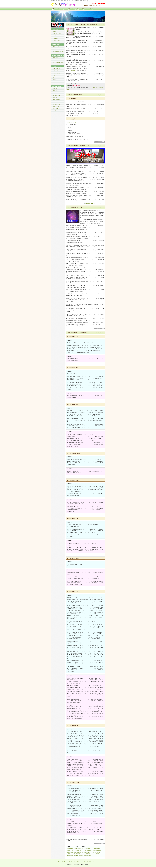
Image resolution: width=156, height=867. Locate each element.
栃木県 (95, 848)
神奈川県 (79, 850)
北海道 (68, 848)
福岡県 (98, 853)
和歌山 (98, 852)
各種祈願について (56, 110)
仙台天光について (61, 9)
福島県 (88, 848)
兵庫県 (92, 852)
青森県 (71, 848)
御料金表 (83, 9)
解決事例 (54, 77)
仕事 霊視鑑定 (55, 35)
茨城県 (92, 848)
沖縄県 (89, 855)
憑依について (55, 57)
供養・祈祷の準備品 (57, 99)
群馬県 (98, 848)
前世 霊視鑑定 (55, 38)
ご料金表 (54, 75)
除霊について (55, 88)
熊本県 (75, 855)
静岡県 (71, 852)
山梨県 (96, 850)
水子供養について (56, 95)
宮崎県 (81, 855)
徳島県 (85, 853)
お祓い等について (56, 108)
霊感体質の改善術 (56, 46)
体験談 (54, 79)
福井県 (93, 850)
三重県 (78, 852)
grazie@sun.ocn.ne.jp (71, 122)
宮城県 (78, 848)
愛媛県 (92, 853)
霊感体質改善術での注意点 (58, 51)
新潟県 (83, 850)
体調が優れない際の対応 (57, 49)
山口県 (81, 853)
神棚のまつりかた (56, 101)
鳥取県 (68, 853)
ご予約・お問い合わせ (57, 70)
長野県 (99, 850)
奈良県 (95, 852)
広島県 (78, 853)
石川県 (89, 850)
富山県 (86, 850)
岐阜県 (68, 852)
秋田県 (81, 848)
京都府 (85, 852)
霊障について (55, 97)
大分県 (78, 855)
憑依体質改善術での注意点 (58, 62)
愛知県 (75, 852)
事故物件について (56, 104)
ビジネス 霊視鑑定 (56, 40)
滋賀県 (81, 852)
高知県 (95, 853)
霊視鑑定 (69, 9)
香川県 (88, 853)
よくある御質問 (56, 82)
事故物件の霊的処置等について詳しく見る (95, 203)
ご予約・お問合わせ (92, 9)
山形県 (85, 848)
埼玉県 (68, 850)
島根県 (71, 853)
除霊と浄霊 (76, 9)
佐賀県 (68, 855)
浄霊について (55, 90)
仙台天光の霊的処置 (57, 73)
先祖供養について (56, 92)
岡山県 (75, 853)
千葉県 (71, 850)
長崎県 (71, 855)
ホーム (53, 9)
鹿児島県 (86, 855)
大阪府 (88, 852)
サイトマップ (95, 861)
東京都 (75, 850)
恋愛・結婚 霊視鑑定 (57, 33)
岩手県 (75, 848)
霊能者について (56, 106)
